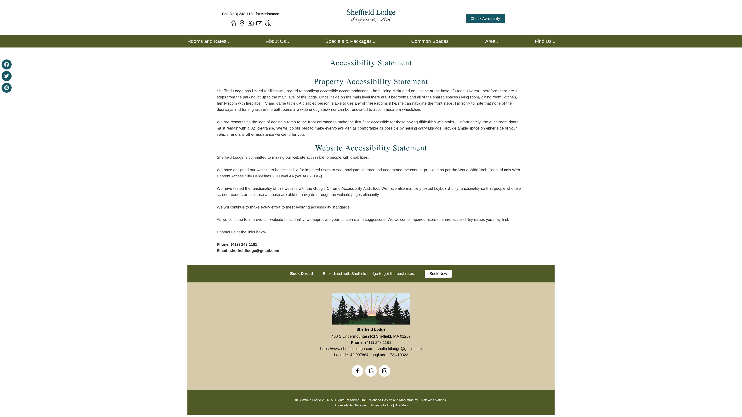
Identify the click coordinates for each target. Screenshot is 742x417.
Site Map (401, 405)
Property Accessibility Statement (371, 81)
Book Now (438, 273)
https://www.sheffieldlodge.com (346, 349)
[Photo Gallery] (251, 23)
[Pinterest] (6, 87)
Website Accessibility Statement (371, 147)
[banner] (371, 273)
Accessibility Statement (371, 62)
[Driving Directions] (242, 23)
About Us (276, 41)
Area (490, 41)
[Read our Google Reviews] (371, 371)
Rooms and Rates (206, 41)
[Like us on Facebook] (357, 371)
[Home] (233, 23)
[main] (371, 165)
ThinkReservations (432, 400)
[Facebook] (6, 64)
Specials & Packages (348, 41)
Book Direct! (301, 273)
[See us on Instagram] (384, 371)
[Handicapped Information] (268, 23)
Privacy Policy (381, 405)
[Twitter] (6, 76)
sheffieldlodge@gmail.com (254, 250)
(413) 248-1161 (242, 14)
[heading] (371, 62)
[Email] (259, 23)
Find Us (543, 41)
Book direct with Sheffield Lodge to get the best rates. (369, 273)
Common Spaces (430, 41)
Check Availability (485, 18)
